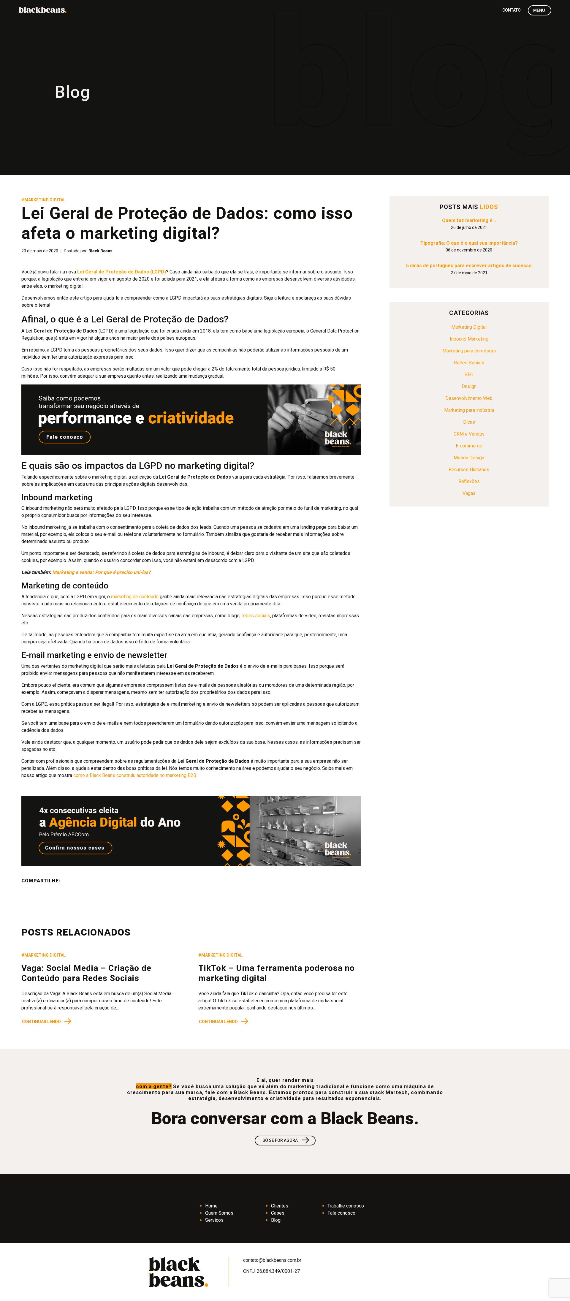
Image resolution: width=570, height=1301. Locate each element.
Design (469, 386)
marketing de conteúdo (135, 596)
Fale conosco (341, 1213)
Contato (511, 10)
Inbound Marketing (469, 339)
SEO (469, 374)
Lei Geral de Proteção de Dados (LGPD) (121, 272)
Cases (277, 1213)
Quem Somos (219, 1213)
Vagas (469, 493)
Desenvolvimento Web (469, 398)
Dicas (469, 422)
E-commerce (469, 446)
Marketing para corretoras (469, 351)
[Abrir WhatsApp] (555, 1286)
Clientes (279, 1206)
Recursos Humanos (469, 469)
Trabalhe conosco (345, 1206)
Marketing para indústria (469, 410)
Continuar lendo (47, 1021)
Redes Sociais (469, 362)
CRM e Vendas (469, 434)
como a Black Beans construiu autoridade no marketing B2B (134, 775)
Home (211, 1206)
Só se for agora (286, 1140)
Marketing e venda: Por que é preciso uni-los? (101, 572)
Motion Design (469, 457)
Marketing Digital (469, 327)
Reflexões (469, 481)
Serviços (214, 1220)
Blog (276, 1220)
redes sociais (256, 615)
